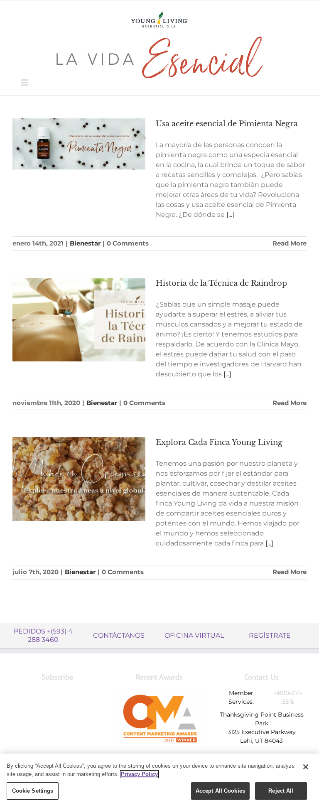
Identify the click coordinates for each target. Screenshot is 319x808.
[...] (230, 215)
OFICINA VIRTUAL (194, 635)
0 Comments (128, 243)
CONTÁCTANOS (119, 635)
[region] (159, 781)
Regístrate (270, 635)
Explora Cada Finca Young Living (219, 442)
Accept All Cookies (220, 791)
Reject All (280, 791)
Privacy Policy (139, 774)
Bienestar (85, 243)
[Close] (306, 767)
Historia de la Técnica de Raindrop (221, 283)
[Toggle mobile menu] (25, 82)
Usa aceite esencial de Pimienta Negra (227, 123)
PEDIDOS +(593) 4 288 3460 (43, 635)
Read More (289, 243)
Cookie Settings (33, 791)
